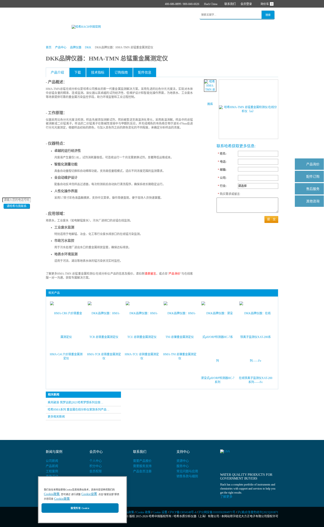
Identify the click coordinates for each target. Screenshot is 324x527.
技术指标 (97, 72)
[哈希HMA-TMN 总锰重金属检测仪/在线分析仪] (210, 85)
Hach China (210, 4)
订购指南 (121, 72)
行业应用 (108, 15)
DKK (88, 47)
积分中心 (95, 466)
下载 (77, 72)
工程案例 (52, 471)
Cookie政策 (52, 494)
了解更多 (226, 496)
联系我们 (230, 4)
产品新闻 (52, 466)
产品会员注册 (142, 471)
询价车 (266, 4)
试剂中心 (88, 15)
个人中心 (95, 460)
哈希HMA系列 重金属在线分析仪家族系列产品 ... (78, 409)
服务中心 (182, 466)
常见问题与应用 (187, 471)
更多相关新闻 (56, 416)
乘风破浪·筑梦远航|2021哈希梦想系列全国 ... (75, 402)
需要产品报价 (142, 460)
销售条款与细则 (187, 476)
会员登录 (246, 4)
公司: (222, 178)
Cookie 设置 (160, 512)
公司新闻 (52, 460)
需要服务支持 (142, 466)
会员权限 (95, 471)
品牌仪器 (75, 47)
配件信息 (144, 72)
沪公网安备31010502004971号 (216, 512)
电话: (222, 161)
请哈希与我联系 (17, 206)
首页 (52, 15)
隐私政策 (128, 512)
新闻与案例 (128, 15)
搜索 (268, 15)
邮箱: (222, 169)
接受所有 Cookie (80, 508)
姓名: (222, 153)
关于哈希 (169, 15)
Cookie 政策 (143, 512)
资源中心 (182, 460)
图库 (210, 104)
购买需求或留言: (227, 194)
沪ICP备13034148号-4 (182, 512)
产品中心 (69, 15)
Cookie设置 (89, 494)
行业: (222, 186)
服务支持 (149, 15)
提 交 (271, 219)
